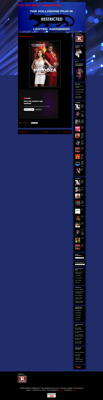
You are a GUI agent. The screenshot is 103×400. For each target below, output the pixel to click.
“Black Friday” (78, 280)
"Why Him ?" (82, 195)
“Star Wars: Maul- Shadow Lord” (79, 298)
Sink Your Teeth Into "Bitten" (78, 339)
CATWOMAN (78, 310)
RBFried (60, 390)
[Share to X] (34, 123)
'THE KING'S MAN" (79, 92)
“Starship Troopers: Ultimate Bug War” (79, 302)
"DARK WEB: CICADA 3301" (82, 164)
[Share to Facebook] (36, 123)
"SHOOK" (82, 169)
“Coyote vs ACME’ (79, 289)
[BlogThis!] (33, 123)
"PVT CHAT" (78, 94)
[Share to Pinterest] (37, 123)
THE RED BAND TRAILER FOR (39, 5)
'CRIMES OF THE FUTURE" (79, 87)
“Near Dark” (77, 282)
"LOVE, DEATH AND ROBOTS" (79, 64)
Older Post (67, 132)
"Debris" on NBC (78, 361)
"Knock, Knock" (82, 189)
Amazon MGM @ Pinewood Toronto (79, 335)
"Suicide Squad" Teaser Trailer (78, 342)
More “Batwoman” (79, 295)
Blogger (74, 390)
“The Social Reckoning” (77, 355)
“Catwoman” (78, 319)
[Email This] (32, 123)
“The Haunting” (78, 277)
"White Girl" (82, 223)
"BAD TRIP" (82, 127)
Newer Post (23, 132)
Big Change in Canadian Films (78, 328)
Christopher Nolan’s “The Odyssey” (79, 292)
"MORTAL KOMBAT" (82, 142)
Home (45, 132)
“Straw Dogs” (78, 275)
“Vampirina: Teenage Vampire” (79, 359)
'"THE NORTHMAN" (79, 89)
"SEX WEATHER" (82, 106)
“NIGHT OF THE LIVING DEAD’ (78, 273)
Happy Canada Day (79, 352)
